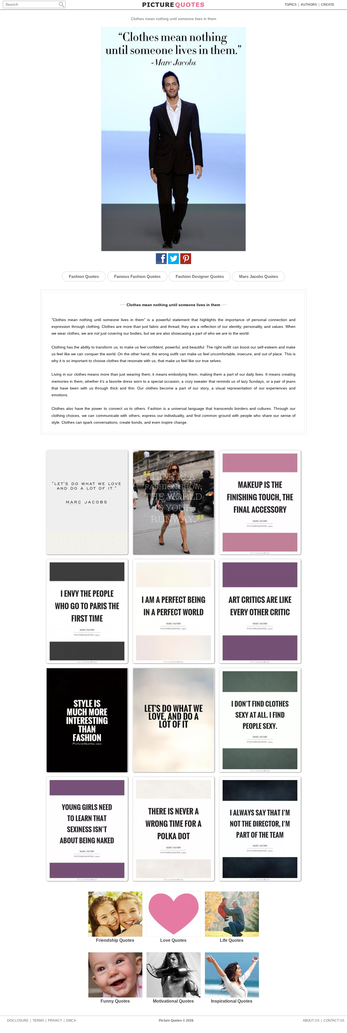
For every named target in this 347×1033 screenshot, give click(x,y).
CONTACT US (333, 1020)
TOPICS (291, 5)
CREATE (327, 5)
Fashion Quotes (84, 276)
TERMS (38, 1020)
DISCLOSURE (17, 1020)
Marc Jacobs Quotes (258, 276)
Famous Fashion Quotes (137, 276)
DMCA (71, 1020)
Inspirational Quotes (231, 1001)
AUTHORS (309, 5)
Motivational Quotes (173, 1001)
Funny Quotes (115, 1001)
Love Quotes (173, 940)
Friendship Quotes (115, 940)
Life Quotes (231, 940)
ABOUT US (311, 1020)
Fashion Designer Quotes (200, 276)
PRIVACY (55, 1020)
